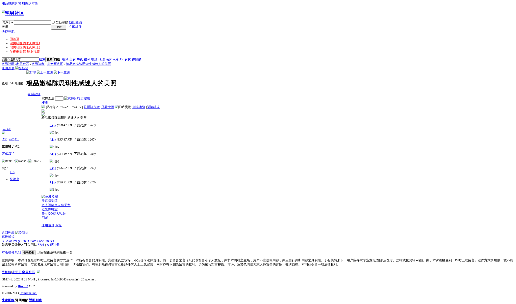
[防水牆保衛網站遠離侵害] (38, 272)
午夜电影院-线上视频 (25, 51)
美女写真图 (55, 64)
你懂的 (136, 59)
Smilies (49, 241)
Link (24, 241)
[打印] (31, 72)
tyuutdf (6, 129)
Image (17, 241)
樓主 (45, 102)
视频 (65, 59)
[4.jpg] (54, 147)
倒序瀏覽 (138, 107)
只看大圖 (107, 107)
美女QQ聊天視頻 (54, 213)
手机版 (6, 272)
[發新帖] (21, 68)
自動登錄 (61, 22)
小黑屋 (17, 272)
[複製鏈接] (33, 94)
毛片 (109, 59)
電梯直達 (48, 98)
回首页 (14, 39)
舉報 (58, 225)
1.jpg (53, 182)
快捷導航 (8, 31)
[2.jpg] (54, 175)
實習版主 (8, 153)
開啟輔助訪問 (11, 3)
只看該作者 (92, 107)
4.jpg (53, 139)
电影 (94, 59)
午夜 (80, 59)
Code (40, 241)
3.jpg (53, 153)
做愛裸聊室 (50, 209)
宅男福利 (38, 64)
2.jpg (53, 168)
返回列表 (8, 68)
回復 (45, 217)
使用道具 (48, 225)
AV (121, 59)
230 (4, 139)
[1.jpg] (54, 189)
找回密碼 (75, 22)
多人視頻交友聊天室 (56, 205)
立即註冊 (75, 27)
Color (8, 241)
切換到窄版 (30, 3)
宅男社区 (8, 64)
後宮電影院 (50, 201)
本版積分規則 (11, 252)
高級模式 (8, 237)
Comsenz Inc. (28, 293)
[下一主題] (62, 72)
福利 (87, 59)
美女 (72, 59)
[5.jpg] (54, 132)
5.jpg (53, 125)
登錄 (41, 244)
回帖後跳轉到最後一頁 (56, 252)
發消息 (14, 179)
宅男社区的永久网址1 (25, 43)
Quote (32, 241)
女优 (128, 59)
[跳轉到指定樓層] (77, 98)
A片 (116, 59)
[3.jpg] (54, 161)
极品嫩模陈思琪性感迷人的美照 (88, 64)
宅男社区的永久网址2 (25, 47)
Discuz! (23, 286)
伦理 (101, 59)
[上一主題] (45, 72)
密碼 (5, 27)
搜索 (42, 59)
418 (17, 139)
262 (11, 139)
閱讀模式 (153, 107)
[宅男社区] (13, 13)
